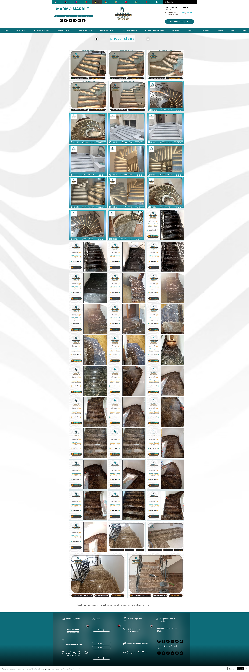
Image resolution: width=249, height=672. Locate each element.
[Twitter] (70, 20)
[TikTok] (83, 20)
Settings (231, 669)
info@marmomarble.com (75, 644)
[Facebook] (66, 20)
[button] (154, 30)
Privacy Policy (77, 669)
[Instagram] (61, 20)
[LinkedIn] (75, 20)
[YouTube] (79, 20)
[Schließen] (246, 668)
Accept (240, 669)
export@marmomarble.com (137, 643)
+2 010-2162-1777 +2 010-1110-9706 (171, 13)
